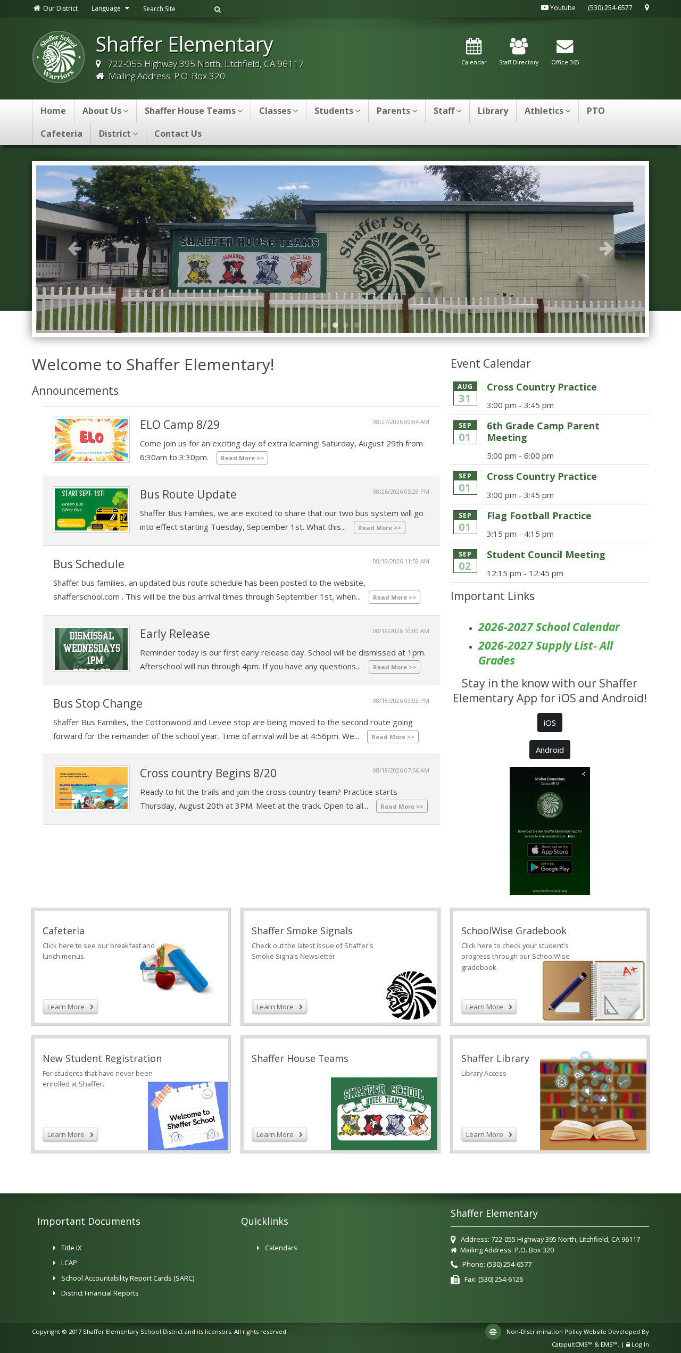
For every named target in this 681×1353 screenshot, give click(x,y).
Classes (275, 111)
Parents (393, 111)
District (115, 133)
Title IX (71, 1247)
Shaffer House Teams (190, 111)
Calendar (473, 62)
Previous (74, 248)
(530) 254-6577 (610, 7)
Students (333, 111)
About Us (101, 111)
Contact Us (178, 133)
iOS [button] (550, 722)
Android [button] (550, 749)
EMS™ (609, 1344)
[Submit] (217, 9)
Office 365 (565, 62)
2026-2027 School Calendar (549, 626)
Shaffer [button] (359, 325)
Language (107, 8)
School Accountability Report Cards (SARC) (127, 1278)
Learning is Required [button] (348, 325)
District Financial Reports (100, 1293)
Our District (59, 8)
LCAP (69, 1262)
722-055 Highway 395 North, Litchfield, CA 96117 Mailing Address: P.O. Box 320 (204, 69)
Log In (640, 1344)
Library (493, 111)
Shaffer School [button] (327, 325)
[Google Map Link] (647, 7)
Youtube (562, 7)
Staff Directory (518, 62)
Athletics (544, 111)
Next (606, 248)
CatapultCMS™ (572, 1344)
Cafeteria (61, 133)
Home (53, 111)
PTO (596, 111)
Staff (444, 111)
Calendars (281, 1247)
